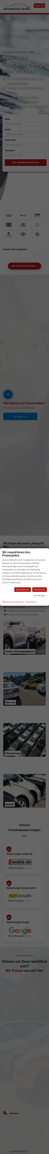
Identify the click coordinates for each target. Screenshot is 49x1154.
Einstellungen (39, 595)
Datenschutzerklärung (13, 601)
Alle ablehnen (39, 589)
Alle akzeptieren (22, 589)
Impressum (31, 601)
